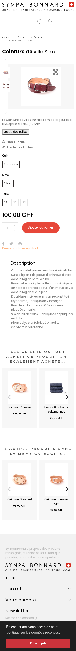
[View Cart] (50, 21)
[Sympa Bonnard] (38, 567)
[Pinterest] (20, 244)
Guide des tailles (15, 132)
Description (23, 263)
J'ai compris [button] (38, 643)
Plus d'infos (15, 142)
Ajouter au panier (40, 228)
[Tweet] (11, 244)
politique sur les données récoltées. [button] (33, 632)
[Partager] (3, 244)
